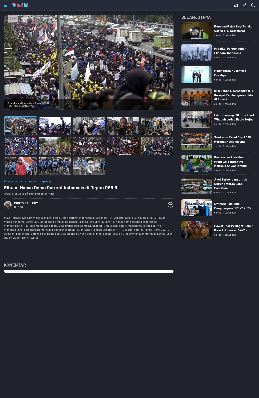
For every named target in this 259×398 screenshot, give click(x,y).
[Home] (20, 5)
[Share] (245, 5)
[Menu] (5, 5)
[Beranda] (236, 5)
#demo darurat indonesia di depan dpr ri (29, 181)
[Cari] (254, 5)
